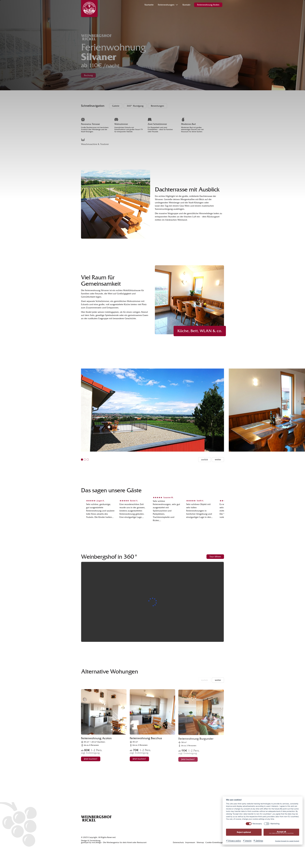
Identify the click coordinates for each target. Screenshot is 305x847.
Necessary (257, 823)
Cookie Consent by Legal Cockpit (287, 841)
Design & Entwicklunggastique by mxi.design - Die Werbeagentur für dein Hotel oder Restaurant (114, 841)
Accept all (281, 832)
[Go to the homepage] (96, 818)
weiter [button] (218, 680)
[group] (104, 726)
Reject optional (244, 832)
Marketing (275, 823)
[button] (82, 459)
